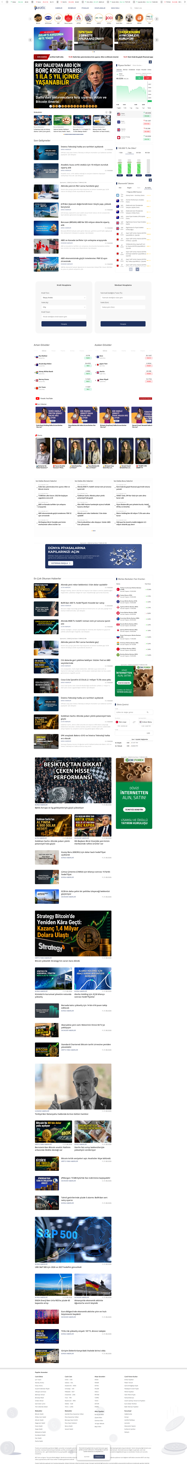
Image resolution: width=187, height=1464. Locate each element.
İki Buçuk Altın (99, 1414)
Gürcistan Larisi (40, 1404)
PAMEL (97, 1407)
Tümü (149, 108)
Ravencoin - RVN (70, 1401)
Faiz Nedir (38, 1438)
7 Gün (129, 152)
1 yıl (143, 108)
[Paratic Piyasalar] (150, 62)
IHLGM (97, 1389)
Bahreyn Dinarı (40, 1395)
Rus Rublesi (43, 356)
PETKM (97, 1395)
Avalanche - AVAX (70, 1386)
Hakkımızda (128, 1414)
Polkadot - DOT (70, 1392)
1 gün (119, 108)
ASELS (97, 1392)
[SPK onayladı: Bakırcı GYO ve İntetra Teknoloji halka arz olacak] (93, 38)
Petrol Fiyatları (129, 1392)
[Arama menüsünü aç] (131, 8)
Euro (101, 356)
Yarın (138, 187)
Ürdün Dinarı (39, 1401)
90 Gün (147, 152)
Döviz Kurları (137, 65)
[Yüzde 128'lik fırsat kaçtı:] (133, 38)
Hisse (54, 351)
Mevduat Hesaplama (123, 285)
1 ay (131, 108)
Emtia (72, 351)
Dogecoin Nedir (40, 1423)
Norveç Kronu (44, 379)
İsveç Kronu (39, 1386)
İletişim (126, 1432)
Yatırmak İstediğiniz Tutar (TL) (111, 293)
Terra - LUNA (69, 1407)
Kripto (82, 351)
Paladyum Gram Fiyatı (131, 1389)
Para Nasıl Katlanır (71, 1423)
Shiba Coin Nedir (40, 1417)
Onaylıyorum (99, 1456)
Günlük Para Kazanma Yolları (74, 1414)
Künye (126, 1417)
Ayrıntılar (86, 1456)
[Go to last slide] (30, 40)
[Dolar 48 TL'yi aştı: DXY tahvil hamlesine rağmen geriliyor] (53, 38)
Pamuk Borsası (129, 1398)
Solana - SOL (69, 1383)
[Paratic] (39, 8)
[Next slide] (184, 1)
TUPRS (97, 1398)
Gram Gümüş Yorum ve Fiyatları (134, 1401)
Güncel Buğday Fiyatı (131, 1386)
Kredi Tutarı (45, 312)
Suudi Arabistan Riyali (42, 1389)
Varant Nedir (69, 1429)
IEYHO (97, 1386)
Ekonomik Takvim (126, 183)
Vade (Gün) (105, 302)
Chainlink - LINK (70, 1395)
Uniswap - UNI (69, 1389)
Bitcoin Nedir (39, 1414)
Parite (63, 351)
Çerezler (127, 1423)
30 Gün (138, 152)
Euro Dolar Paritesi (130, 1404)
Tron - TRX (68, 1398)
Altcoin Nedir (39, 1420)
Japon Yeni (103, 364)
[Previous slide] (2, 1)
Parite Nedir (39, 1441)
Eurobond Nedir (40, 1435)
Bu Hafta (148, 187)
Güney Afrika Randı (46, 371)
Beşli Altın (98, 1426)
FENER (97, 1383)
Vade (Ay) (44, 302)
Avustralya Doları (45, 364)
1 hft (125, 108)
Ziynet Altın (98, 1417)
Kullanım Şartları (129, 1429)
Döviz (44, 351)
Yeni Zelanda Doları (41, 1407)
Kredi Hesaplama (64, 285)
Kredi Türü (45, 293)
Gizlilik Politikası (129, 1420)
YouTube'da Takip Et (145, 398)
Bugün (129, 187)
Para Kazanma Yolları (72, 1417)
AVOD (96, 1380)
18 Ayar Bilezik (99, 1423)
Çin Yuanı (42, 387)
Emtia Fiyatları (129, 1380)
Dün (120, 187)
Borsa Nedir (69, 1426)
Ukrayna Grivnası (40, 1392)
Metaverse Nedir (40, 1432)
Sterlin (102, 371)
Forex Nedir (39, 1426)
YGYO (96, 1401)
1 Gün (121, 152)
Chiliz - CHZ (68, 1380)
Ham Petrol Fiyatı (129, 1395)
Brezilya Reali (39, 1398)
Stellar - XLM (69, 1404)
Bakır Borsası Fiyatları (131, 1407)
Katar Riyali (104, 379)
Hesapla (64, 324)
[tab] (92, 51)
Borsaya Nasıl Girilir (71, 1420)
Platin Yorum (128, 1383)
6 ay (137, 108)
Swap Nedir (39, 1429)
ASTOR (97, 1404)
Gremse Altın (99, 1420)
